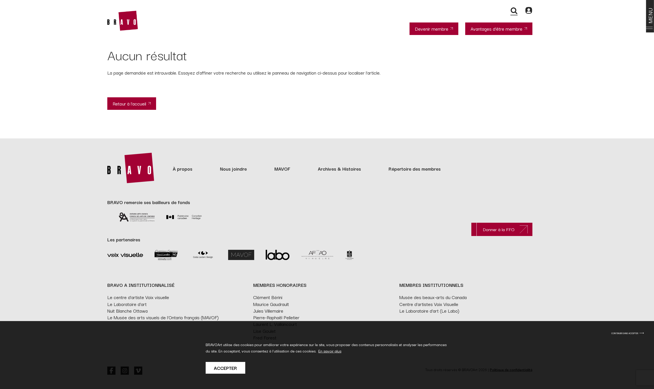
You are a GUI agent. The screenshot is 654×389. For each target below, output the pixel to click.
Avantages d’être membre (496, 28)
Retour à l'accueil (129, 103)
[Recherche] (514, 10)
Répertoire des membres (415, 168)
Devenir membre (431, 28)
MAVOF (282, 168)
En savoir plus (329, 351)
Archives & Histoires (339, 168)
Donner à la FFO (499, 229)
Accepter (225, 367)
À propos (182, 168)
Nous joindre (233, 168)
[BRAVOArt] (122, 21)
